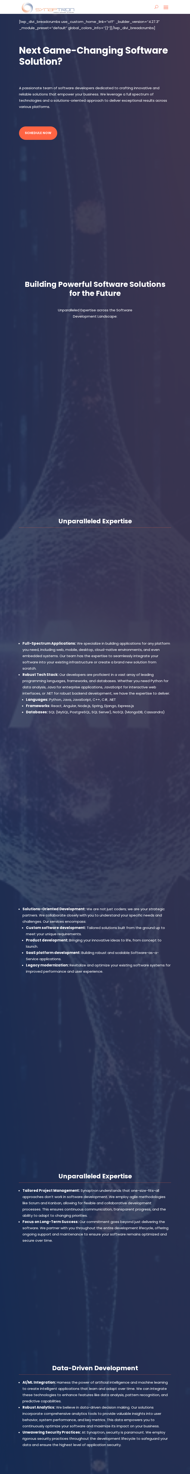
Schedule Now (38, 133)
